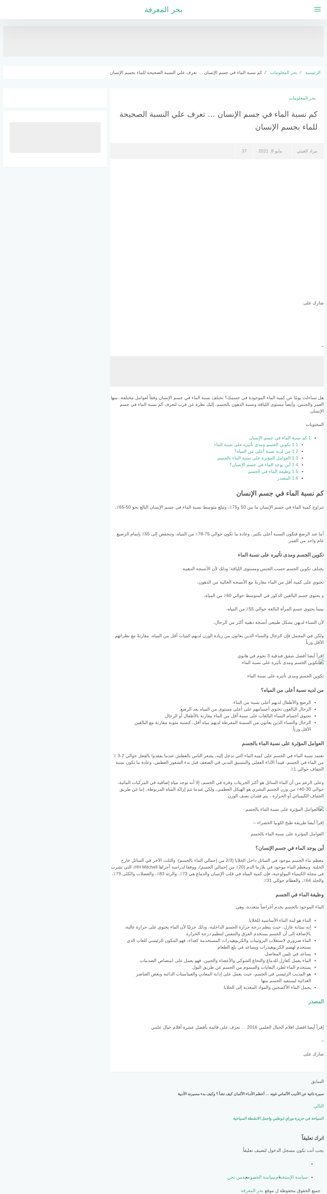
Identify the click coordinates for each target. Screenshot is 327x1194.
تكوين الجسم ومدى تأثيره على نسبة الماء (256, 444)
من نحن (234, 1177)
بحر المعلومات (302, 98)
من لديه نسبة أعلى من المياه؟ (266, 451)
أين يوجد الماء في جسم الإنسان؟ (264, 464)
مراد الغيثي (307, 150)
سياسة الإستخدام (292, 1177)
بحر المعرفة (163, 9)
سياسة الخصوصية (259, 1177)
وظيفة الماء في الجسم (273, 471)
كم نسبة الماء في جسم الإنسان (280, 437)
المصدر (287, 478)
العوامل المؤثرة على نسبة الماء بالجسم (257, 457)
